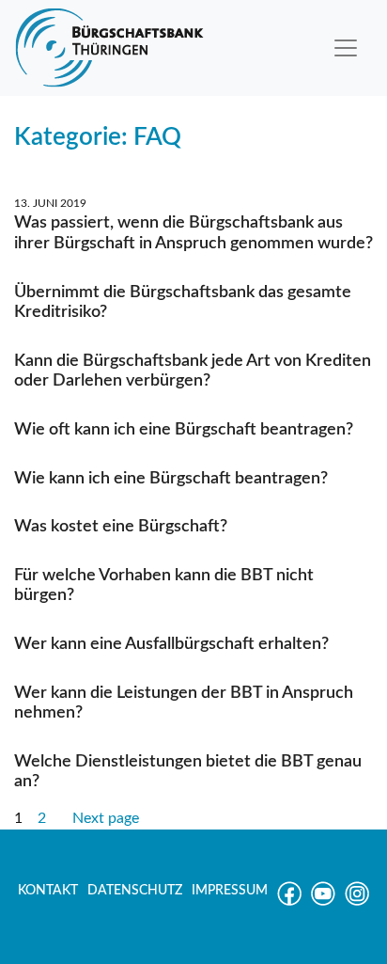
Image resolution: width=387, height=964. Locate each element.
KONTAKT (48, 890)
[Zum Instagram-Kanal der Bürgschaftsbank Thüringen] (357, 902)
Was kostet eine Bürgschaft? (120, 526)
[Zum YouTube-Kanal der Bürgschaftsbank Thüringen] (323, 902)
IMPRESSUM (230, 890)
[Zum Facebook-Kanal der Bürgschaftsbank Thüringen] (289, 902)
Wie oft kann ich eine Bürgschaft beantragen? (183, 429)
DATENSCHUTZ (134, 890)
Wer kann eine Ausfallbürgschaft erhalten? (171, 644)
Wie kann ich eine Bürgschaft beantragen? (171, 478)
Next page (105, 818)
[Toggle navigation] (345, 48)
